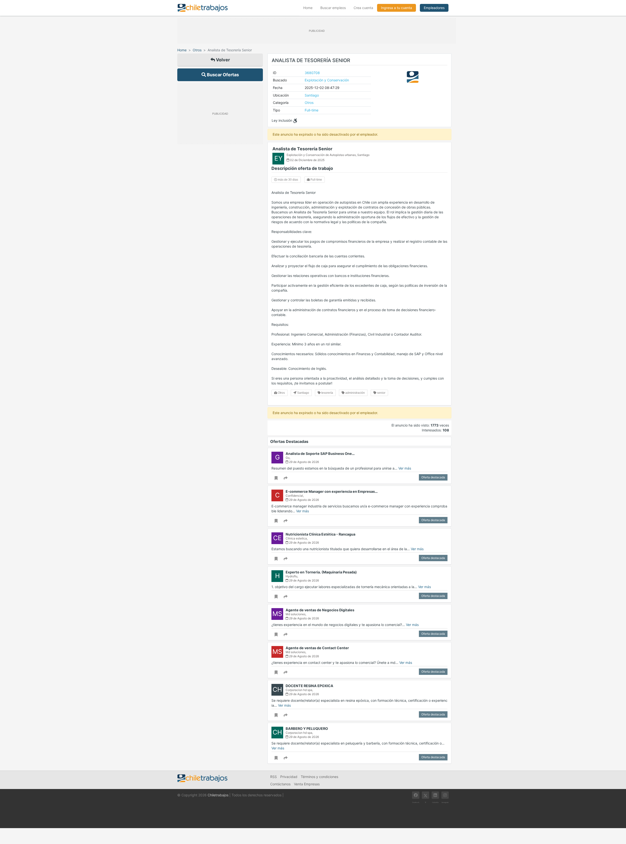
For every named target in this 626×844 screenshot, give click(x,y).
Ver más (404, 468)
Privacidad (288, 777)
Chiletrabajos (218, 795)
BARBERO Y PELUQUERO (307, 728)
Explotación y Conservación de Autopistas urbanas (321, 155)
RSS (273, 777)
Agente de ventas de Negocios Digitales (320, 610)
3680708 (312, 73)
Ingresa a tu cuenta (396, 8)
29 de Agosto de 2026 (303, 462)
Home (309, 7)
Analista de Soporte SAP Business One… (320, 453)
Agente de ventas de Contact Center (317, 648)
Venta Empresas (307, 784)
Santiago (312, 95)
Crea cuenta (363, 8)
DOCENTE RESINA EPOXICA (309, 686)
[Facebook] (415, 795)
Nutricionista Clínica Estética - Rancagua (320, 534)
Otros (197, 50)
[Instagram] (445, 795)
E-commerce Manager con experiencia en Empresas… (332, 491)
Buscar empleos (333, 8)
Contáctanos (280, 784)
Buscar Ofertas (222, 74)
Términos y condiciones (319, 777)
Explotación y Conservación (327, 80)
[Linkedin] (435, 795)
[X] (425, 795)
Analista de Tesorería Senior (302, 148)
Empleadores (434, 8)
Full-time (311, 110)
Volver (222, 59)
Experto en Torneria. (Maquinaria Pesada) (321, 572)
